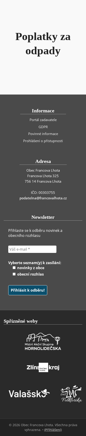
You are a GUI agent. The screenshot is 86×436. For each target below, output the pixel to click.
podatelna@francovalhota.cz (43, 198)
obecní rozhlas (30, 274)
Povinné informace (43, 133)
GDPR (43, 127)
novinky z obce (30, 267)
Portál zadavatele (43, 119)
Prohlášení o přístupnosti (43, 140)
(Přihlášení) (53, 430)
